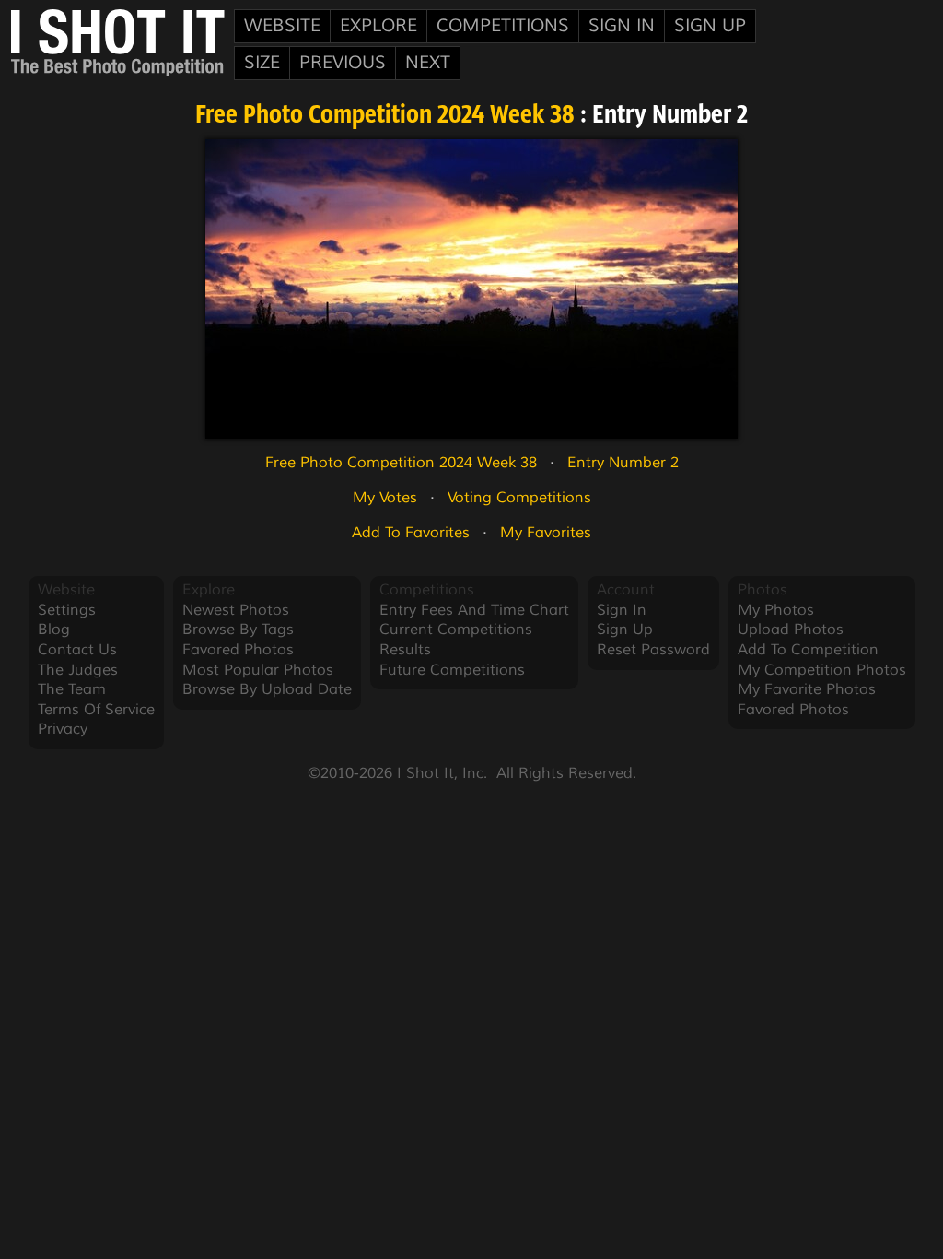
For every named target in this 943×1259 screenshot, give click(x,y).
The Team (72, 689)
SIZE (262, 63)
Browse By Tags (238, 629)
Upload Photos (791, 629)
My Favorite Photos (807, 689)
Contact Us (77, 650)
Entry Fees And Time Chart (474, 610)
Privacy (62, 729)
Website (282, 26)
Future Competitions (452, 670)
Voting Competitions (519, 497)
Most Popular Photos (257, 670)
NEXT (427, 63)
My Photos (776, 610)
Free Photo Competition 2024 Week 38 (385, 116)
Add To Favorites (411, 533)
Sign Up (710, 26)
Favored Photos (238, 650)
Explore (378, 26)
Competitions (503, 26)
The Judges (78, 670)
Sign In (621, 26)
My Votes (385, 497)
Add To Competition (808, 650)
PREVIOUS (342, 63)
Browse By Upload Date (267, 689)
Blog (54, 629)
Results (405, 650)
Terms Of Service (96, 709)
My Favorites (545, 533)
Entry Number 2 (623, 462)
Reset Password (653, 650)
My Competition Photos (822, 670)
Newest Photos (235, 610)
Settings (67, 610)
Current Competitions (455, 629)
